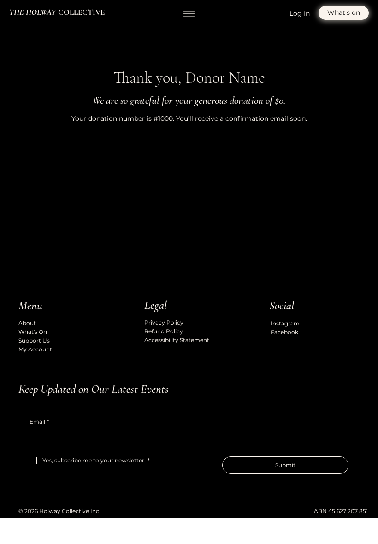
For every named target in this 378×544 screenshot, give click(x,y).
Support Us (34, 340)
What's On (32, 331)
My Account (35, 349)
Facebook (284, 332)
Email (39, 421)
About (27, 322)
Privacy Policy (163, 322)
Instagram (285, 323)
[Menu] (189, 13)
